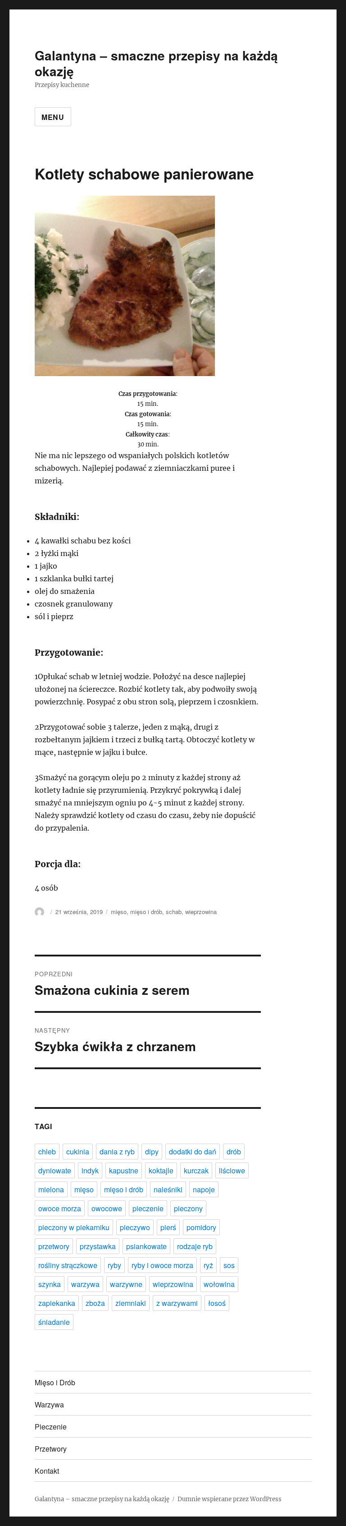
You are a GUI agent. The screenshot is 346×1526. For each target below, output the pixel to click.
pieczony (188, 1208)
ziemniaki (130, 1303)
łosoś (217, 1303)
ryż (208, 1265)
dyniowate (54, 1170)
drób (234, 1151)
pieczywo (135, 1227)
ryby (114, 1265)
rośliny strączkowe (67, 1265)
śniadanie (54, 1322)
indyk (90, 1170)
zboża (95, 1303)
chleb (47, 1151)
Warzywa (49, 1404)
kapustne (123, 1170)
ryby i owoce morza (162, 1265)
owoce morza (59, 1208)
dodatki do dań (192, 1151)
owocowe (106, 1208)
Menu (52, 117)
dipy (152, 1151)
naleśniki (168, 1189)
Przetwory (51, 1448)
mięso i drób (146, 911)
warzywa (85, 1284)
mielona (51, 1189)
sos (229, 1265)
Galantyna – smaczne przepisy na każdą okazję (156, 63)
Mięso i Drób (55, 1382)
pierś (168, 1227)
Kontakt (47, 1471)
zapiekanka (56, 1303)
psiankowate (146, 1246)
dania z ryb (117, 1151)
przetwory (53, 1246)
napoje (204, 1189)
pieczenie (148, 1208)
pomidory (201, 1227)
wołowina (219, 1284)
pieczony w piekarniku (73, 1227)
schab (174, 911)
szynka (49, 1284)
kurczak (196, 1170)
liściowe (232, 1170)
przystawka (98, 1246)
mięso (119, 911)
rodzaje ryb (195, 1246)
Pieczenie (51, 1426)
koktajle (161, 1170)
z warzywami (177, 1303)
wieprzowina (201, 911)
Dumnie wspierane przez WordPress (230, 1499)
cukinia (77, 1151)
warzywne (126, 1284)
